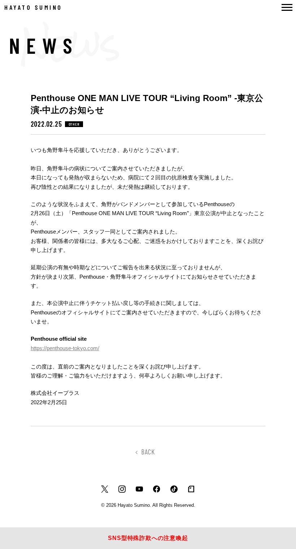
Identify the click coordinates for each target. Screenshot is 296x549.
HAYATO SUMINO (33, 7)
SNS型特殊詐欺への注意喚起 (148, 538)
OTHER (74, 124)
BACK (148, 451)
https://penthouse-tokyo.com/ (65, 348)
